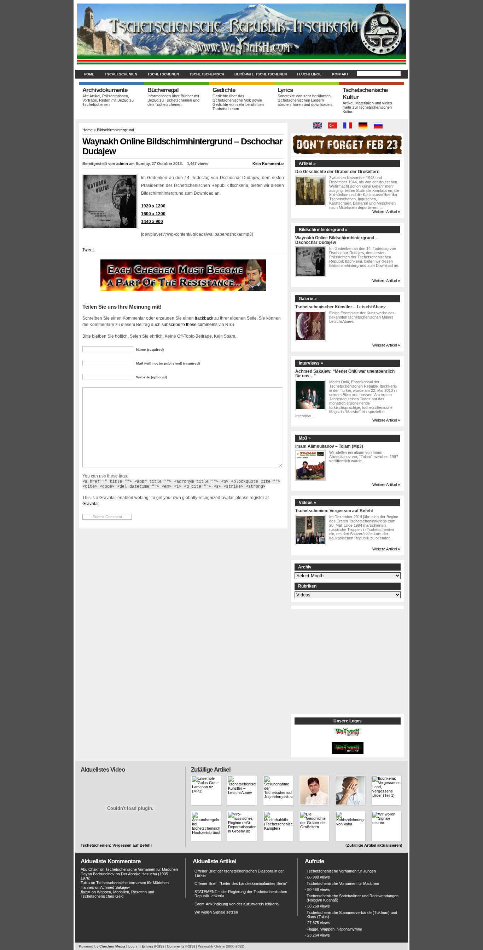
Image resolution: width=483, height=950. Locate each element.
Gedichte (224, 90)
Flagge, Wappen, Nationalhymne (334, 929)
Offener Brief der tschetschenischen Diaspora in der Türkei (239, 873)
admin (122, 163)
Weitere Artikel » (386, 212)
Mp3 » (305, 438)
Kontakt (340, 74)
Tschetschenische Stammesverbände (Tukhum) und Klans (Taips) (352, 914)
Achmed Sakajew (115, 887)
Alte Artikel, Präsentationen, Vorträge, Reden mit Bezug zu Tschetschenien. (108, 100)
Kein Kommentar (268, 163)
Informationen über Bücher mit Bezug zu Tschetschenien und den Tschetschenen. (173, 100)
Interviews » (311, 363)
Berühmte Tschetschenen (260, 74)
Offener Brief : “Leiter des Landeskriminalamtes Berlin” (240, 883)
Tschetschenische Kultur (365, 94)
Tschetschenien (121, 74)
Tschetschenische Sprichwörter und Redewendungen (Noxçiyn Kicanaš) (352, 898)
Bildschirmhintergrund (115, 130)
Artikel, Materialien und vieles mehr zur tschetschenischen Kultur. (367, 107)
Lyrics (285, 90)
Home (89, 74)
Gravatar (90, 503)
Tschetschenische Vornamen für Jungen (341, 871)
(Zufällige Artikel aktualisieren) (373, 845)
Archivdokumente (104, 90)
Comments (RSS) (181, 946)
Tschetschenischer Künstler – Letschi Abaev (340, 306)
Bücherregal (163, 90)
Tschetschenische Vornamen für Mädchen (141, 869)
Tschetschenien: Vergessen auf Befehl (334, 510)
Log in (133, 946)
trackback (204, 318)
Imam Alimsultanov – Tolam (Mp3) (329, 446)
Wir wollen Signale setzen (216, 912)
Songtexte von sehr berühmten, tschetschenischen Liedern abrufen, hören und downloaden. (305, 100)
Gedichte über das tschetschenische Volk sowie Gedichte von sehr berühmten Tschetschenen (238, 102)
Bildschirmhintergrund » (323, 229)
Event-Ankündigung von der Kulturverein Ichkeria (236, 904)
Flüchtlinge (309, 74)
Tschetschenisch (206, 74)
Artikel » (307, 163)
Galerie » (308, 298)
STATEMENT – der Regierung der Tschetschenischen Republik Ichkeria (240, 893)
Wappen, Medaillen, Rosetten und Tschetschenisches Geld (117, 894)
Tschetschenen (163, 74)
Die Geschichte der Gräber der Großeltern (337, 171)
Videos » (307, 502)
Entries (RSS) (153, 946)
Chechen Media (112, 946)
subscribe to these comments (189, 324)
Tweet (88, 249)
